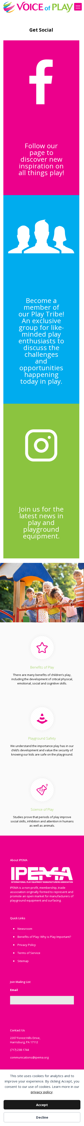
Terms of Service (28, 953)
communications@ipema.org (29, 1057)
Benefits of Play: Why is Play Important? (44, 937)
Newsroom (24, 929)
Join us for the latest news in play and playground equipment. (41, 522)
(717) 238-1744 (19, 1050)
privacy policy (42, 1092)
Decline (42, 1117)
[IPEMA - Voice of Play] (38, 6)
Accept (42, 1104)
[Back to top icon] (75, 1117)
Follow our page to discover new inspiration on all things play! (41, 159)
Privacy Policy (26, 945)
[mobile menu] (78, 7)
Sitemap (23, 961)
